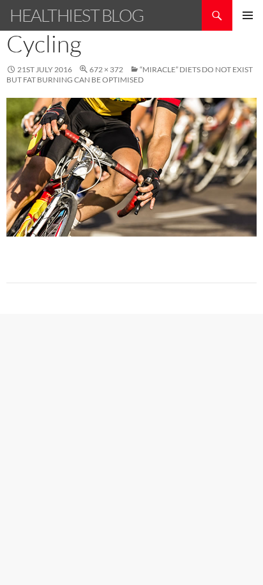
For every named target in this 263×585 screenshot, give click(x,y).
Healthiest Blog (77, 15)
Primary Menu (247, 15)
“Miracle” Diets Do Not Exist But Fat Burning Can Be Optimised (129, 74)
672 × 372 (106, 69)
